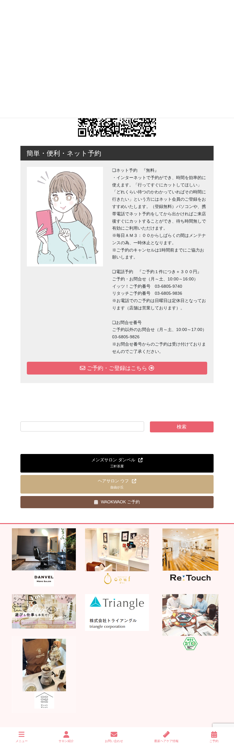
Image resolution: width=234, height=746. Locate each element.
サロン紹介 (66, 741)
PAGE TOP (224, 718)
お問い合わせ (114, 741)
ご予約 (213, 741)
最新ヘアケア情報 (166, 741)
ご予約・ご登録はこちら (117, 368)
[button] (117, 463)
